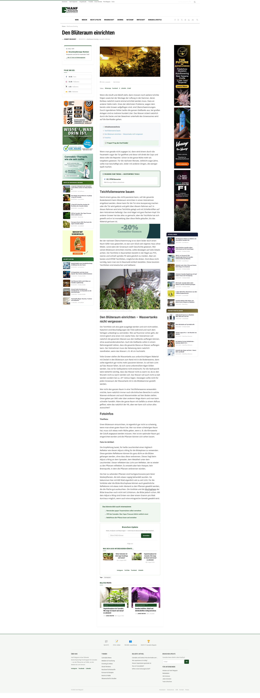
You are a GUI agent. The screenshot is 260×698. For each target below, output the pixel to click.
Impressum (162, 689)
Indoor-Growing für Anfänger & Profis (113, 605)
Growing (120, 20)
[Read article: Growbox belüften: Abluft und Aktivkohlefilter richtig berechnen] (146, 597)
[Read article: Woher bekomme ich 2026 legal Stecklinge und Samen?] (108, 556)
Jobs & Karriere (166, 679)
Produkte (90, 1)
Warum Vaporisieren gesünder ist (141, 663)
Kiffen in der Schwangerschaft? (141, 669)
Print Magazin (106, 1)
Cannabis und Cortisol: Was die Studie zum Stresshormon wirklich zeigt (145, 657)
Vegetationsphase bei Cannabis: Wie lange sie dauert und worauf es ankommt (113, 611)
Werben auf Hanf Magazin (170, 670)
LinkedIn (123, 88)
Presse (187, 689)
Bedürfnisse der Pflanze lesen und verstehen (121, 518)
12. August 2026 (122, 560)
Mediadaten (165, 673)
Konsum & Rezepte (107, 672)
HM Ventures (166, 676)
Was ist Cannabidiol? (138, 666)
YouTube (126, 570)
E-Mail (129, 88)
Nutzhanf (130, 20)
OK (186, 661)
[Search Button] (197, 19)
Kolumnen (64, 1)
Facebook (115, 88)
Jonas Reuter (110, 615)
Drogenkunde (83, 1)
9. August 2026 (150, 562)
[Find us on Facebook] (175, 20)
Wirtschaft (141, 20)
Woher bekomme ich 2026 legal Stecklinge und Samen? (121, 556)
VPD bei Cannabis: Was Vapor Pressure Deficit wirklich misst (127, 514)
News (77, 20)
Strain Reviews (98, 1)
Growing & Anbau (107, 663)
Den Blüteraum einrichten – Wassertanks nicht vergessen (124, 134)
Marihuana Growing (72, 26)
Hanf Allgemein (73, 1)
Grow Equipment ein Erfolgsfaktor (142, 605)
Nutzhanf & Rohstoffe (108, 669)
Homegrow (107, 577)
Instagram (120, 570)
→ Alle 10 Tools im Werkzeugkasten (75, 57)
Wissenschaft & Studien (109, 678)
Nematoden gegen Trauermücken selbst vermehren (123, 511)
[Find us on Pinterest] (185, 20)
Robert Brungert (70, 39)
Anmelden (146, 535)
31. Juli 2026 (151, 613)
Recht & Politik (95, 20)
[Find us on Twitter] (182, 20)
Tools (113, 1)
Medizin (84, 20)
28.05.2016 (82, 39)
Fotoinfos (108, 138)
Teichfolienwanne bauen (112, 131)
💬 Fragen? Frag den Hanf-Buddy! (116, 143)
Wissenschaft (109, 20)
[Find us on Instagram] (178, 20)
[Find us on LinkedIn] (189, 20)
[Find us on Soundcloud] (193, 20)
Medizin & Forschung (108, 661)
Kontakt (181, 689)
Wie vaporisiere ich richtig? (139, 660)
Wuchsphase (150, 489)
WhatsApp (108, 88)
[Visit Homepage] (73, 10)
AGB (177, 689)
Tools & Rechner (167, 681)
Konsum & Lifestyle (155, 20)
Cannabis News (106, 657)
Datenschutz (170, 689)
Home (63, 26)
